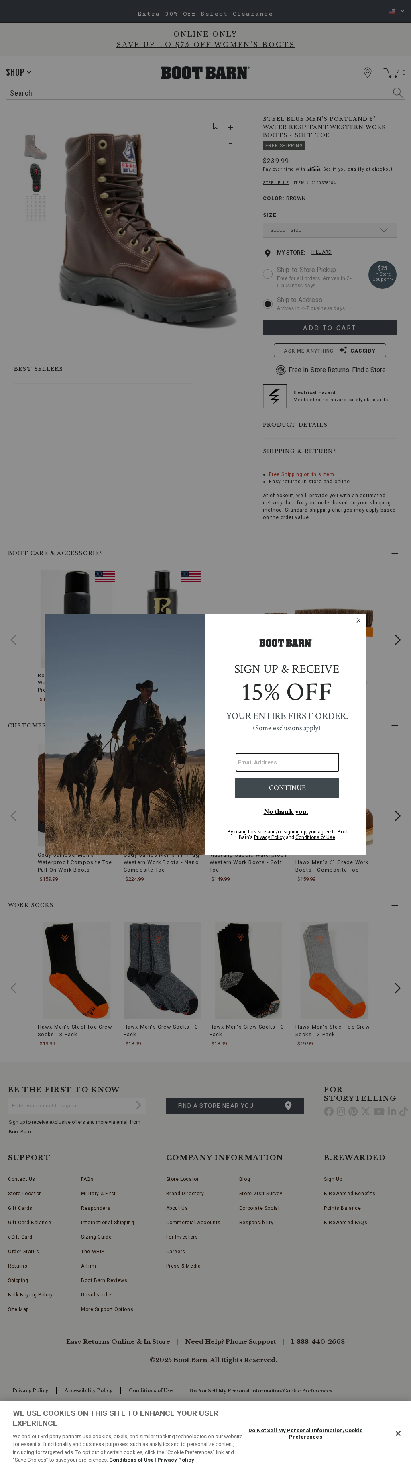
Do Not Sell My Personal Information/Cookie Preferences (305, 1433)
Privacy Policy (175, 1460)
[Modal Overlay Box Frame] (205, 734)
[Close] (398, 1433)
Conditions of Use (131, 1460)
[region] (205, 1434)
